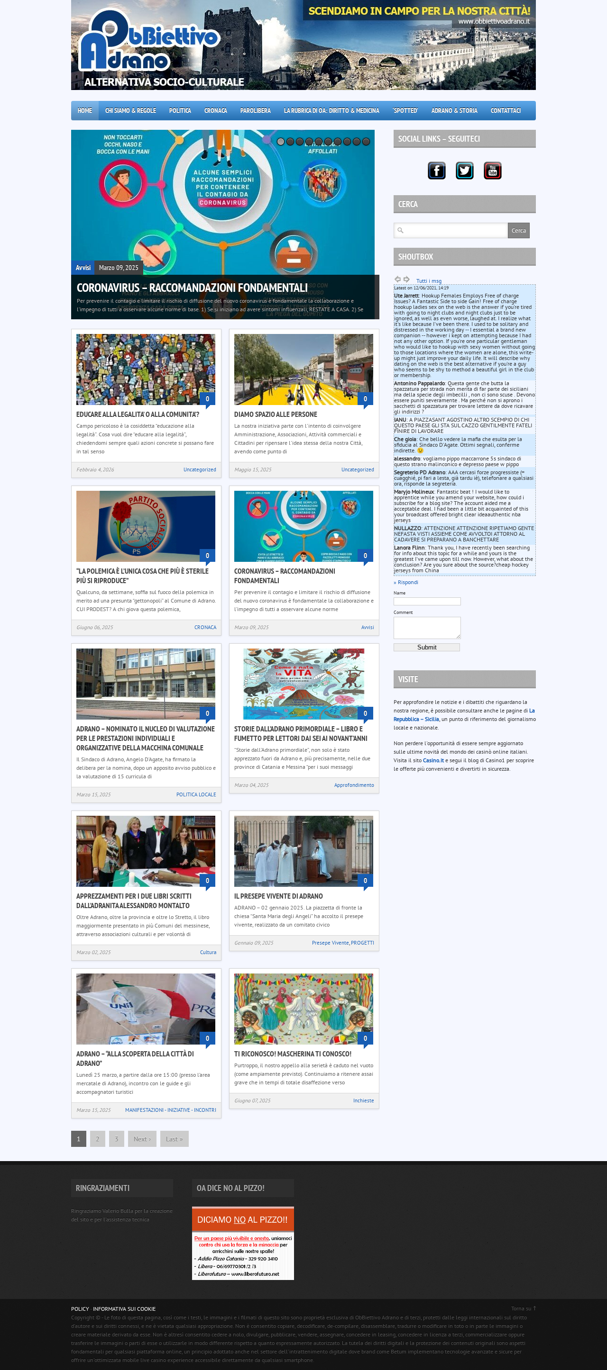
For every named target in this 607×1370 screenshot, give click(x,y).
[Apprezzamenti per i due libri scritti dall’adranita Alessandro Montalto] (145, 887)
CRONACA (205, 627)
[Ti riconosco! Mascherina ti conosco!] (303, 1045)
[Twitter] (465, 171)
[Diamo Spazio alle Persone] (303, 405)
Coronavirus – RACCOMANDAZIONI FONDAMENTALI (192, 287)
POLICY (80, 1308)
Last (174, 1139)
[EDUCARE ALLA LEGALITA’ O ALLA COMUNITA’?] (145, 405)
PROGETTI (362, 942)
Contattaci (506, 110)
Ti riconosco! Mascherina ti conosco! (292, 1053)
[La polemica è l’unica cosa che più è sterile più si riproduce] (145, 562)
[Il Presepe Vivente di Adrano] (303, 887)
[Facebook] (437, 171)
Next (142, 1139)
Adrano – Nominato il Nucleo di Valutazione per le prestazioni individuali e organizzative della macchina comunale (145, 738)
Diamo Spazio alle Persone (275, 414)
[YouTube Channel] (493, 171)
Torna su (521, 1308)
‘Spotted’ (405, 110)
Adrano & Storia (455, 110)
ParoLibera (255, 110)
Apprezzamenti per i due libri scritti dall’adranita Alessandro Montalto (134, 900)
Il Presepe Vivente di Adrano (278, 896)
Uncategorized (200, 469)
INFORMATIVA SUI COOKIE (124, 1308)
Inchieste (363, 1100)
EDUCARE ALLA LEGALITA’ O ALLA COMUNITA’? (137, 414)
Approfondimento (354, 785)
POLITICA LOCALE (196, 794)
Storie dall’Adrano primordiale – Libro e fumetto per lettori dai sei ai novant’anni (301, 733)
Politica (180, 110)
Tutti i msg (428, 280)
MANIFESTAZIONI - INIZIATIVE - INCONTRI (170, 1110)
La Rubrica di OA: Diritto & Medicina (331, 110)
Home (85, 110)
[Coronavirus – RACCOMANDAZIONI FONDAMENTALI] (225, 224)
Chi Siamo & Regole (130, 110)
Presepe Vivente (330, 942)
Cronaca (215, 110)
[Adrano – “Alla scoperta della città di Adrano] (145, 1045)
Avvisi (83, 267)
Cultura (208, 952)
